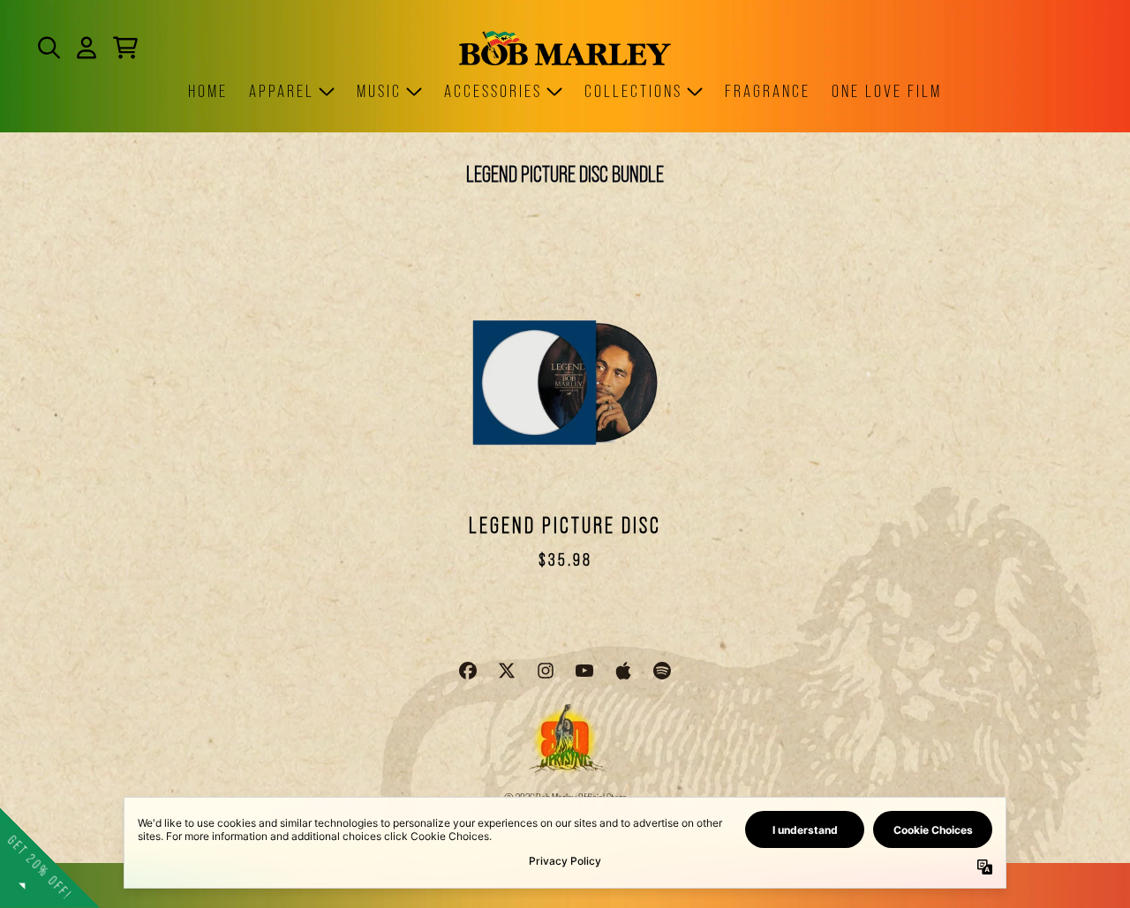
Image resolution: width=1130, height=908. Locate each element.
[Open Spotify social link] (662, 670)
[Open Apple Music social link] (623, 670)
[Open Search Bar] (47, 47)
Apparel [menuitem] (281, 91)
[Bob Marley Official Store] (565, 48)
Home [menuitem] (208, 91)
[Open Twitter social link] (506, 670)
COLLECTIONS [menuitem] (633, 91)
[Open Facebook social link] (467, 670)
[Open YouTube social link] (584, 670)
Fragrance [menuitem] (767, 91)
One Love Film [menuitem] (887, 91)
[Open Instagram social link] (545, 670)
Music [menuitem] (379, 91)
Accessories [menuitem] (493, 91)
